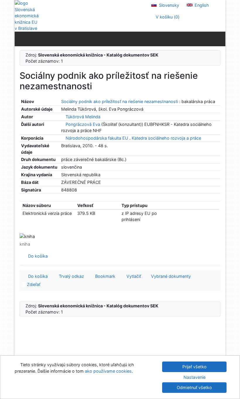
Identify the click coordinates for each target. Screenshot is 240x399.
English (201, 5)
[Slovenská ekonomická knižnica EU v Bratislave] (26, 16)
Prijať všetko (194, 366)
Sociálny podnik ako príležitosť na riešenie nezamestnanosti (120, 101)
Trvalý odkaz (70, 276)
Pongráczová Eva (83, 124)
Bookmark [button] (104, 276)
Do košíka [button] (37, 276)
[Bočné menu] (20, 39)
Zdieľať (33, 284)
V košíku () (167, 16)
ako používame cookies (108, 371)
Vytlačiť (132, 276)
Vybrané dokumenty (170, 276)
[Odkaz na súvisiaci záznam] (62, 116)
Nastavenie (194, 377)
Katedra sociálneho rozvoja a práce (166, 138)
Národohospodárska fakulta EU (97, 138)
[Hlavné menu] (219, 39)
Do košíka (37, 256)
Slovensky (168, 5)
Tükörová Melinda (83, 116)
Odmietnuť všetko (194, 387)
